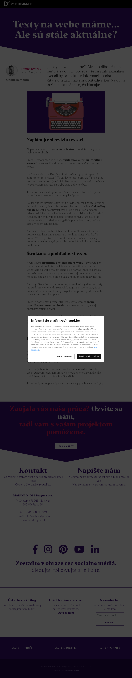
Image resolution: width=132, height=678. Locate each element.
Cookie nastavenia (64, 357)
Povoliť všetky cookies (89, 357)
